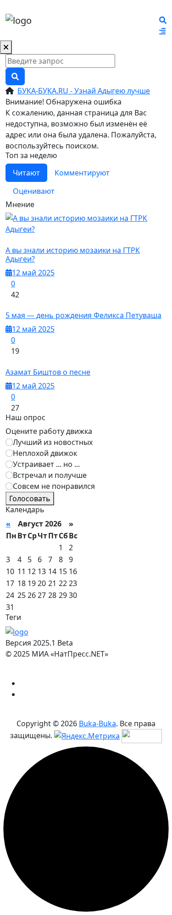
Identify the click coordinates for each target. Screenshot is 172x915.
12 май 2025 (33, 273)
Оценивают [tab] (34, 191)
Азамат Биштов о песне (48, 372)
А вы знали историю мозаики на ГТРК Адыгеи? (73, 254)
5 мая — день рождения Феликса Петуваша (83, 315)
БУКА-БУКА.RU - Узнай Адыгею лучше (83, 91)
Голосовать (29, 498)
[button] (162, 31)
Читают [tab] (26, 173)
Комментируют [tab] (82, 173)
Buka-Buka (97, 723)
